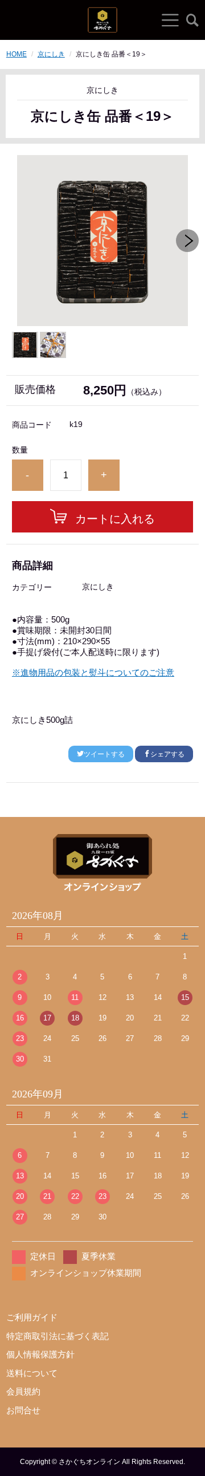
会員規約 (23, 1391)
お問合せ (23, 1410)
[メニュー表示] (170, 20)
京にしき (51, 54)
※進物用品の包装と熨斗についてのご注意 (93, 672)
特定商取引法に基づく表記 (57, 1336)
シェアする (167, 754)
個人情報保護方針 (40, 1354)
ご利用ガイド (32, 1317)
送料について (32, 1373)
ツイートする (104, 754)
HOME (16, 54)
